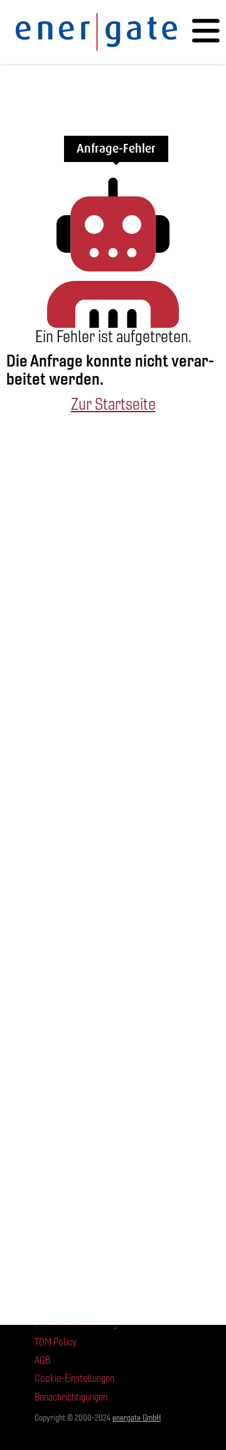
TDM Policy (56, 1342)
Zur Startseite (113, 404)
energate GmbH (136, 1417)
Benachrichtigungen (71, 1397)
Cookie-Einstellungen (74, 1378)
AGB (42, 1360)
